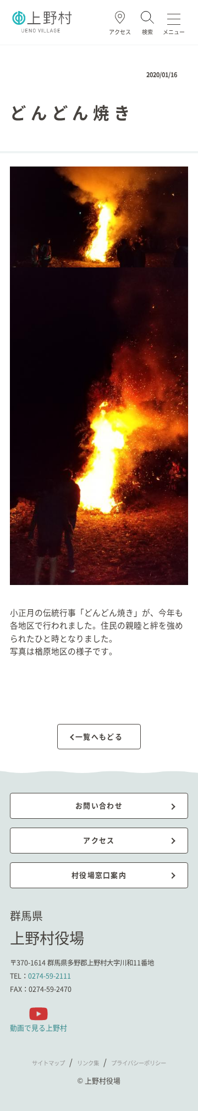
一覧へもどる (99, 736)
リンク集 (88, 1063)
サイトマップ (48, 1063)
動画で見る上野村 (38, 1027)
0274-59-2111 (49, 976)
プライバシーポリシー (138, 1063)
